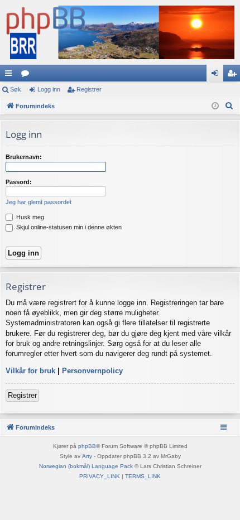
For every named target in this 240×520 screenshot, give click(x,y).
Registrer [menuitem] (234, 75)
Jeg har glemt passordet (38, 202)
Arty (87, 456)
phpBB (87, 446)
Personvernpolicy (92, 371)
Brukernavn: (24, 156)
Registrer (89, 89)
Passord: (19, 182)
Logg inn (48, 89)
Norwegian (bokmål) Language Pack (86, 466)
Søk (15, 89)
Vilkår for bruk (30, 371)
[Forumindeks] (120, 32)
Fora (27, 75)
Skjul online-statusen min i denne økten (68, 227)
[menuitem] (229, 106)
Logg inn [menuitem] (217, 75)
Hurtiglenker (10, 75)
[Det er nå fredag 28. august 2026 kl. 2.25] (215, 106)
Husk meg (29, 217)
